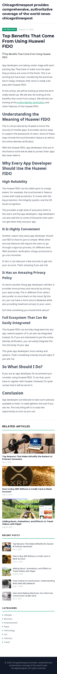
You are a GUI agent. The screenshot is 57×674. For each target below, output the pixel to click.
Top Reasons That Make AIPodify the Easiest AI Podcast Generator (33, 545)
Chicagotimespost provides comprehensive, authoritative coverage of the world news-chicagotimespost (27, 11)
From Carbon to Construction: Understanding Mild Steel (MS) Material (34, 582)
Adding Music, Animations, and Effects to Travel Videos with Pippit (32, 569)
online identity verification (31, 102)
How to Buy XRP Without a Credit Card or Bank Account (31, 557)
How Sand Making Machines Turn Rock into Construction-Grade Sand (33, 594)
